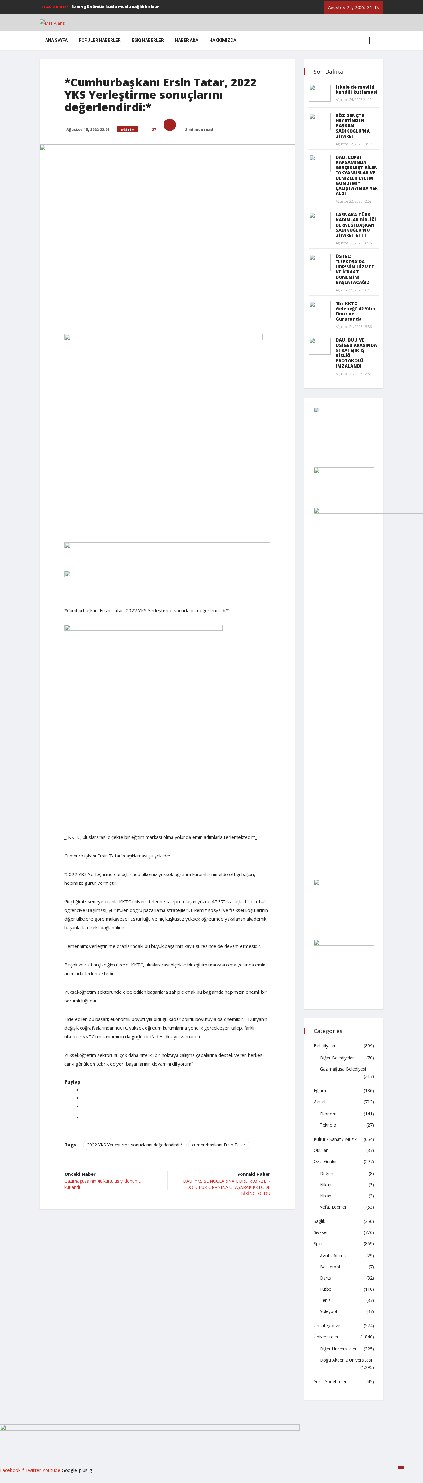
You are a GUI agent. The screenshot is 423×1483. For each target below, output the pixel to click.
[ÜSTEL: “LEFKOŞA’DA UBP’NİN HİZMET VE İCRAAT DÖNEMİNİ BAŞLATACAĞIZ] (320, 262)
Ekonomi (329, 1114)
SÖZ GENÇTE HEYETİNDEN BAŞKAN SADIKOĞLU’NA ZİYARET (353, 125)
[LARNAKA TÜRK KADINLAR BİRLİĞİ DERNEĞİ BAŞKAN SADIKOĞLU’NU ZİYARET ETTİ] (320, 220)
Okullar (321, 1150)
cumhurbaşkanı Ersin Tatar (218, 1145)
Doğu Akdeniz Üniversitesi (346, 1360)
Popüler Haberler (100, 40)
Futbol (326, 1289)
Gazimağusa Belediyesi (343, 1069)
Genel (319, 1102)
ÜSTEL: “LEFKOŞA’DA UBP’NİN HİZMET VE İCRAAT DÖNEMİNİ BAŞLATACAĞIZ (355, 269)
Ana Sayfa (56, 40)
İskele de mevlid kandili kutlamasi (356, 89)
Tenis (325, 1300)
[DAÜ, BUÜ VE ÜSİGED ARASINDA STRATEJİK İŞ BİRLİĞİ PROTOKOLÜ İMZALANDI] (320, 346)
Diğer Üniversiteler (338, 1349)
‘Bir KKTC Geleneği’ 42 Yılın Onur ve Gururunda (355, 311)
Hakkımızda (222, 40)
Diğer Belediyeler (337, 1058)
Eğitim (128, 129)
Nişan (325, 1196)
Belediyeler (325, 1046)
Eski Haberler (148, 40)
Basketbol (330, 1267)
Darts (325, 1278)
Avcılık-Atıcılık (333, 1255)
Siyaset (321, 1232)
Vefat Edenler (333, 1207)
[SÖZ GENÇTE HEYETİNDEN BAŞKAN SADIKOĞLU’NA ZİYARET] (320, 121)
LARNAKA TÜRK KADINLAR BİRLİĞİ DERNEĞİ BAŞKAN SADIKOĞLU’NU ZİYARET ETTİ (356, 225)
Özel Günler (325, 1161)
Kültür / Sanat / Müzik (335, 1139)
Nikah (325, 1185)
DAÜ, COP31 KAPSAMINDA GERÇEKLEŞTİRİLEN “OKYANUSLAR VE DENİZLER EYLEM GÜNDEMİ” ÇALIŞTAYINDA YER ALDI (357, 175)
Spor (318, 1243)
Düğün (326, 1173)
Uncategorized (328, 1325)
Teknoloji (329, 1125)
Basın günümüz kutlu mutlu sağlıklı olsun (115, 6)
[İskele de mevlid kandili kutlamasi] (320, 93)
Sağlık (319, 1221)
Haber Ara (186, 40)
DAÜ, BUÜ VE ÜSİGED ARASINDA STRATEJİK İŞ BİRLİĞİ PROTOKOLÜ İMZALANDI (356, 353)
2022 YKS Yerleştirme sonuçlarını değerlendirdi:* (135, 1145)
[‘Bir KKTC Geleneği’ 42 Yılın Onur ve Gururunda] (320, 309)
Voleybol (328, 1311)
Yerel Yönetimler (330, 1382)
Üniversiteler (326, 1337)
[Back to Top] (401, 1467)
